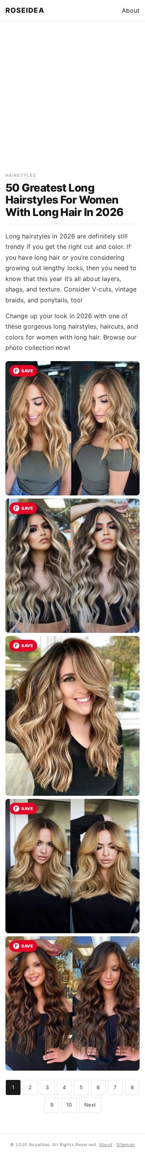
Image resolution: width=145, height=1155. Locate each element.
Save (27, 371)
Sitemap (125, 1144)
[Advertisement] (72, 99)
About (131, 10)
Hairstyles (20, 175)
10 (69, 1105)
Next (90, 1105)
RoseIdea (24, 10)
